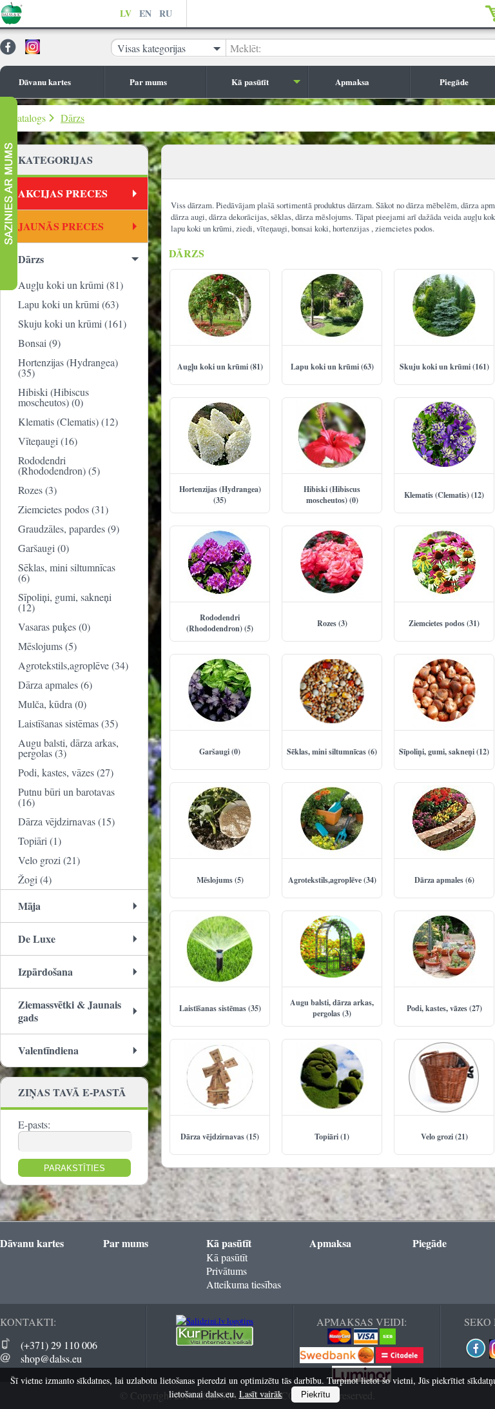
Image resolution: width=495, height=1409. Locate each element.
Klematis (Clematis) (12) (68, 421)
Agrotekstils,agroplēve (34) (73, 665)
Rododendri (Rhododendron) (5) (59, 465)
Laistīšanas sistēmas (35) (68, 723)
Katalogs (28, 117)
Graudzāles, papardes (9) (68, 528)
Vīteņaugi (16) (47, 441)
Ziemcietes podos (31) (63, 509)
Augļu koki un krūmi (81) (70, 284)
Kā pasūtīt (250, 81)
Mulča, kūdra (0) (52, 704)
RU (165, 13)
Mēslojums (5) (47, 646)
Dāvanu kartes (45, 81)
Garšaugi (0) (43, 548)
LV (125, 13)
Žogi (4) (35, 879)
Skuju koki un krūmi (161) (72, 323)
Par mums (148, 81)
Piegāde (429, 1243)
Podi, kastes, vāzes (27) (65, 772)
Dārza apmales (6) (55, 684)
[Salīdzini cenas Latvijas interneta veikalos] (214, 1342)
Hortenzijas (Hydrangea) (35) (68, 367)
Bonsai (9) (39, 343)
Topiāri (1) (39, 840)
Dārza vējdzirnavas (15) (66, 821)
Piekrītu (315, 1394)
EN (145, 13)
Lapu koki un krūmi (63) (68, 304)
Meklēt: (245, 48)
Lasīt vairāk (260, 1394)
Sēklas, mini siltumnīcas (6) (66, 572)
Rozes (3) (37, 490)
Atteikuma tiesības (243, 1284)
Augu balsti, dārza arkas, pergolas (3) (68, 748)
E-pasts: (34, 1124)
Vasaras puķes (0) (54, 626)
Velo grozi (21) (49, 860)
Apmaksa (352, 81)
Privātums (226, 1270)
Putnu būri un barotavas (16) (66, 797)
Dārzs (72, 117)
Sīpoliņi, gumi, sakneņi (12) (65, 602)
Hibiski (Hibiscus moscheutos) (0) (53, 397)
